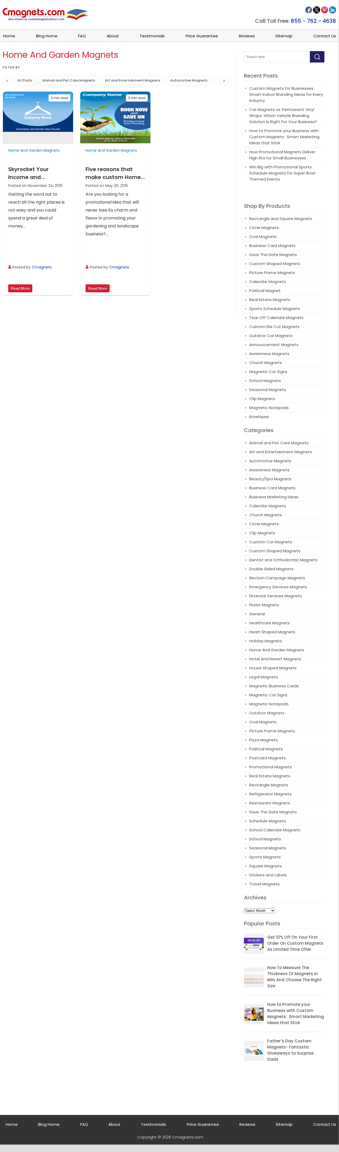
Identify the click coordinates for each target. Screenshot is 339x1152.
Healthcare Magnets (269, 623)
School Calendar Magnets (274, 830)
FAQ (82, 36)
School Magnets (265, 380)
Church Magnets (265, 362)
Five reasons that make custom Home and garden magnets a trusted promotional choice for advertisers (115, 173)
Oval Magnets (262, 236)
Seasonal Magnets (267, 389)
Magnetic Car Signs (268, 371)
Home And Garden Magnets (34, 150)
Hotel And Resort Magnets (275, 659)
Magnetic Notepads (269, 407)
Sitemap (283, 36)
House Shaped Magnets (273, 668)
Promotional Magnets (270, 767)
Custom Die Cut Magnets (274, 326)
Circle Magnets (264, 227)
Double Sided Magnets (271, 569)
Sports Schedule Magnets (274, 308)
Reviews (247, 36)
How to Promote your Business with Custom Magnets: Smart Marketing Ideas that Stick (284, 137)
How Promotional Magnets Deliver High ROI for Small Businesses (282, 155)
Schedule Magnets (267, 821)
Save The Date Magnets (273, 254)
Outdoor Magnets (266, 713)
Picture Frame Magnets (272, 272)
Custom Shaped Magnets (274, 263)
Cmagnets (42, 267)
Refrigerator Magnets (270, 794)
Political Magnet (265, 290)
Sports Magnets (265, 857)
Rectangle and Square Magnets (280, 218)
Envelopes (259, 416)
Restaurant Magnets (269, 803)
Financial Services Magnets (275, 596)
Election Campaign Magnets (277, 578)
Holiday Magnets (265, 641)
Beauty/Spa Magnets (270, 479)
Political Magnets (266, 749)
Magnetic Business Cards (274, 686)
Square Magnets (265, 866)
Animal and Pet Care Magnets (68, 80)
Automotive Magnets (188, 80)
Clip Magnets (262, 398)
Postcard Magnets (267, 758)
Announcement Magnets (273, 344)
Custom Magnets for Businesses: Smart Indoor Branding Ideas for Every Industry (286, 94)
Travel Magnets (264, 884)
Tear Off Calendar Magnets (276, 317)
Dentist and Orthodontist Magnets (283, 560)
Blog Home (46, 36)
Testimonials (152, 36)
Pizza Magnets (263, 740)
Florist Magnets (264, 605)
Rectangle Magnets (268, 785)
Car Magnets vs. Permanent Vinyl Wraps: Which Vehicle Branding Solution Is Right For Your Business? (283, 115)
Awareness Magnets (269, 353)
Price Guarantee (202, 36)
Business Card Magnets (272, 245)
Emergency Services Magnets (278, 587)
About (113, 36)
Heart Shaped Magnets (272, 632)
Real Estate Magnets (269, 299)
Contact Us (324, 36)
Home (9, 36)
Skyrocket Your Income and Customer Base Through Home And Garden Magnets (34, 173)
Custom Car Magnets (270, 542)
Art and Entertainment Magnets (132, 80)
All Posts (24, 80)
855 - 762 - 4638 (313, 21)
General (257, 614)
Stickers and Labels (268, 875)
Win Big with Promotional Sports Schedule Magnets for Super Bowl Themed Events (282, 173)
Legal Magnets (263, 677)
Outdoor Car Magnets (271, 335)
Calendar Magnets (267, 281)
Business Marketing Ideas (273, 497)
